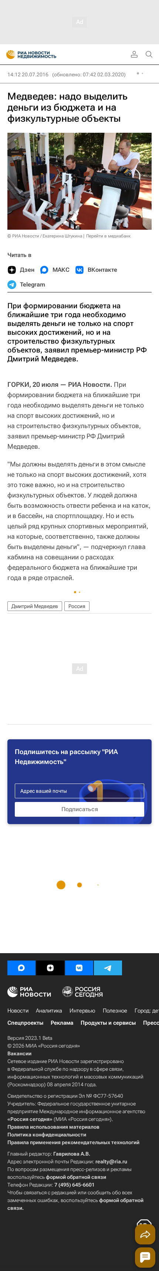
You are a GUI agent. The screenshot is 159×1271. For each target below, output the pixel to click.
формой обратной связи (76, 1177)
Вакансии (19, 1053)
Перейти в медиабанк (108, 236)
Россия (76, 606)
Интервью (82, 1010)
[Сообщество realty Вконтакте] (79, 968)
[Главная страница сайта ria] (8, 54)
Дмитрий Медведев (34, 606)
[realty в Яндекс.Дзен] (50, 968)
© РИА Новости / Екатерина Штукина (44, 236)
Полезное (115, 1010)
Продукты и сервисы (108, 1023)
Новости (17, 1010)
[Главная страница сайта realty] (44, 54)
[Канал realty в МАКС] (21, 968)
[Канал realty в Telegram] (108, 968)
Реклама (62, 1023)
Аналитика (49, 1010)
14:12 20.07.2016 (27, 74)
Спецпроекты (25, 1023)
